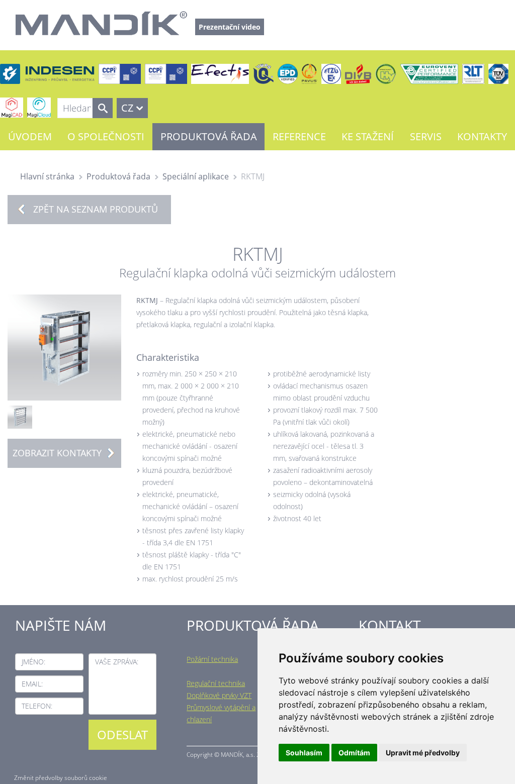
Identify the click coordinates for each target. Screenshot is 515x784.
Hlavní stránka (47, 176)
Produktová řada (208, 136)
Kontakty (482, 136)
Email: (32, 684)
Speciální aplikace (195, 176)
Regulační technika (216, 683)
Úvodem (30, 136)
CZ (127, 108)
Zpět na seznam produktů (95, 209)
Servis (426, 136)
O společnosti (105, 136)
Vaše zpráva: (116, 661)
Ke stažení (367, 136)
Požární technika (212, 659)
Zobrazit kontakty (57, 453)
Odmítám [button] (354, 752)
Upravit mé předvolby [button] (423, 752)
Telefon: (37, 706)
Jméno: (33, 661)
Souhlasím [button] (304, 752)
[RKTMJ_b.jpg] (20, 416)
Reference (299, 136)
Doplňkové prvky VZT (219, 695)
